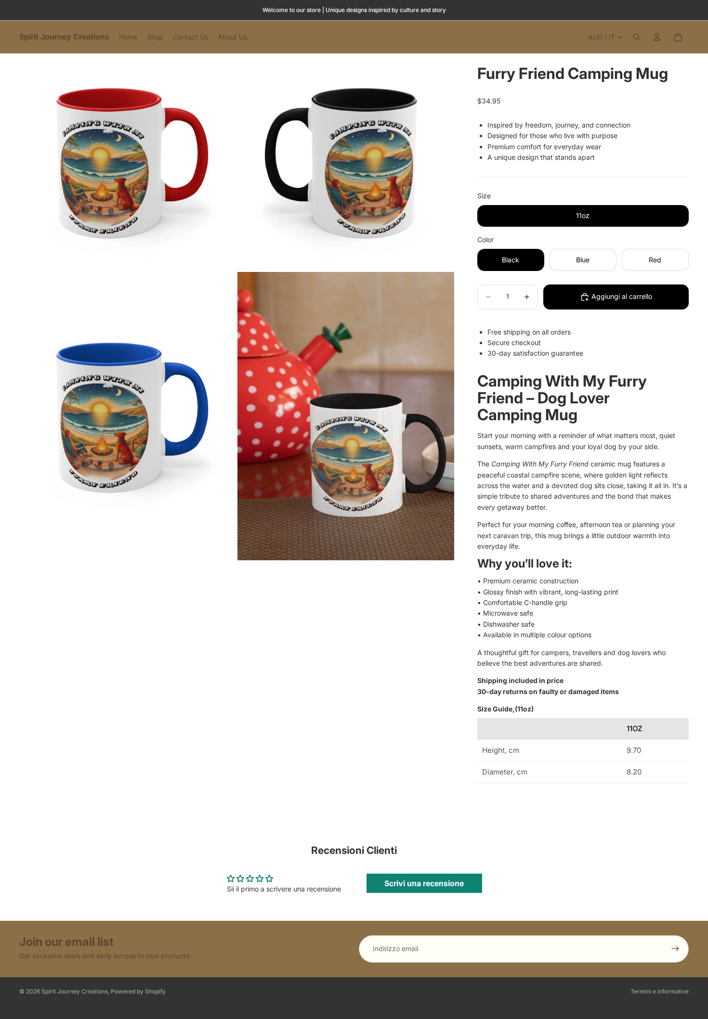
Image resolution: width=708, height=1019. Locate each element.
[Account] (657, 37)
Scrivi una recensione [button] (424, 883)
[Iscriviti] (675, 949)
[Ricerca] (636, 37)
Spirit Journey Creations (74, 991)
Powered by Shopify (138, 991)
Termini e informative (659, 991)
